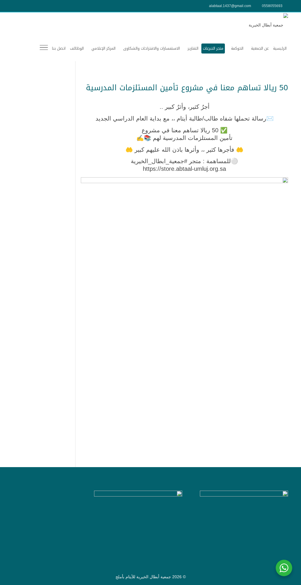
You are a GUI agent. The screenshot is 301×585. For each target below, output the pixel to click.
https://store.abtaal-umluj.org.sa (184, 169)
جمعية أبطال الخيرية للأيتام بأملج (143, 576)
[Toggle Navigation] (44, 49)
